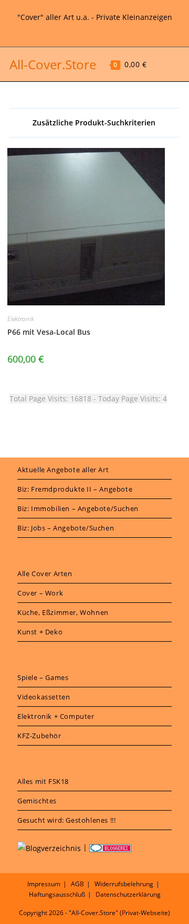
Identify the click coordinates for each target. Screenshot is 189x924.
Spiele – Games (42, 677)
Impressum (43, 883)
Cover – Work (40, 593)
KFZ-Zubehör (39, 735)
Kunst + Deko (39, 631)
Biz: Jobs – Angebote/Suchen (65, 528)
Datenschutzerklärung (128, 894)
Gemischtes (37, 800)
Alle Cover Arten (44, 573)
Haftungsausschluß (57, 894)
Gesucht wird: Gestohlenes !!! (66, 820)
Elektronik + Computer (55, 716)
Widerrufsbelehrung (123, 883)
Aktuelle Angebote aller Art (63, 469)
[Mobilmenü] (157, 64)
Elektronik (20, 318)
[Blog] (49, 847)
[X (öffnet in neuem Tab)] (82, 29)
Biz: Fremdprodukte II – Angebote (74, 489)
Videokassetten (43, 697)
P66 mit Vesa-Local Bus (48, 332)
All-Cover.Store (52, 64)
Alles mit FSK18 (43, 781)
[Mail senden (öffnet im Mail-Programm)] (108, 29)
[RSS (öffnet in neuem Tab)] (96, 29)
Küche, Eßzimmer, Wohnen (63, 612)
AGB (77, 883)
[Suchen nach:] (172, 64)
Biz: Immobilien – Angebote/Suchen (78, 508)
